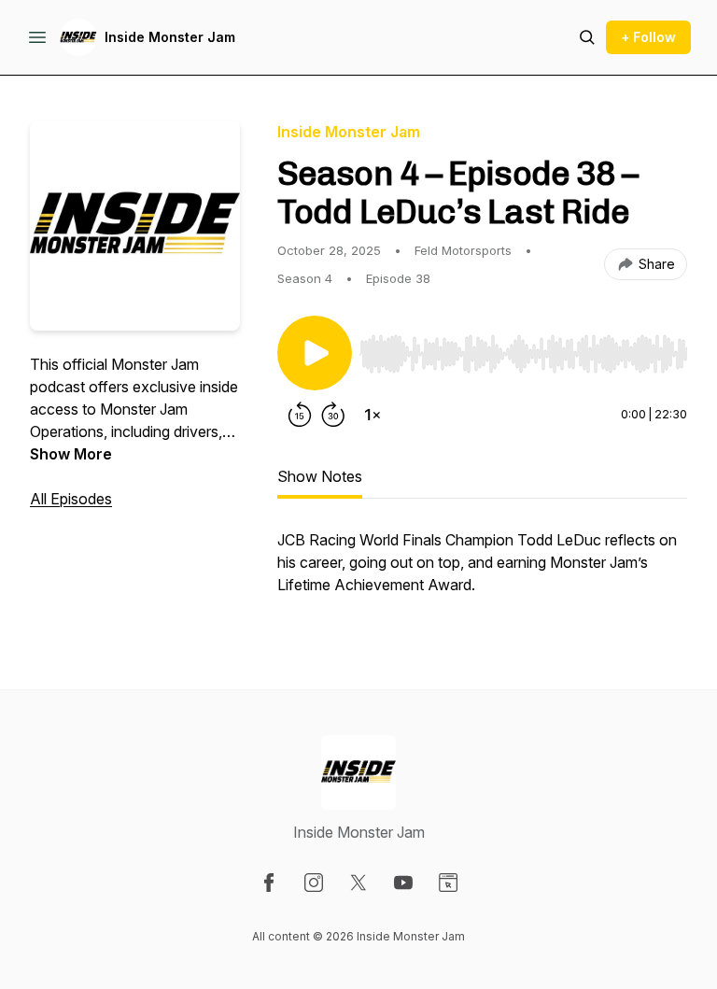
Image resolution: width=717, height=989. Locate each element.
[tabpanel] (482, 572)
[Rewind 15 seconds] (300, 415)
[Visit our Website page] (448, 882)
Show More (71, 454)
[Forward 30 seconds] (333, 415)
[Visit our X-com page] (358, 882)
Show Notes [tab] (319, 476)
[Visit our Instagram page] (313, 882)
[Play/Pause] (314, 353)
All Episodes (71, 498)
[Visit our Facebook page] (269, 882)
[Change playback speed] (372, 415)
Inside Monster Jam (170, 37)
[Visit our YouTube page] (403, 882)
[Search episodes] (587, 37)
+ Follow (648, 37)
